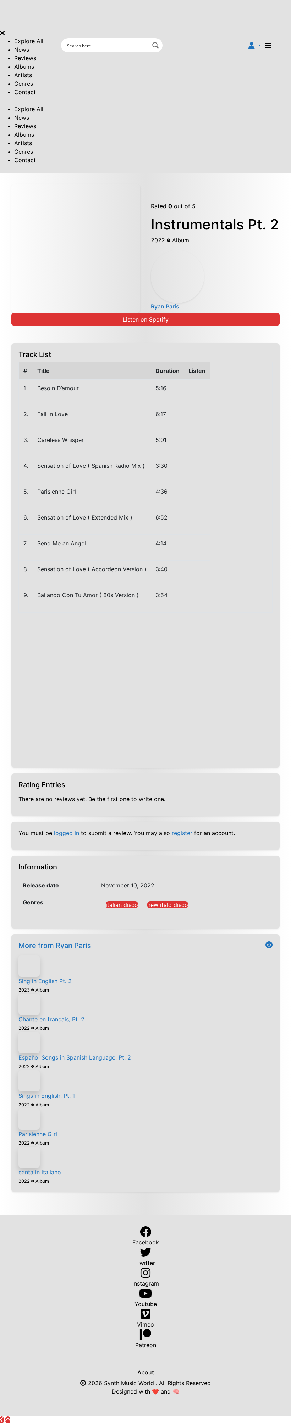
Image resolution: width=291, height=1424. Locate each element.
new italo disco (167, 904)
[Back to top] (7, 1419)
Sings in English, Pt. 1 (46, 1095)
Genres (23, 83)
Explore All (28, 41)
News (21, 49)
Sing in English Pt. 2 (45, 981)
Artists (23, 75)
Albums (24, 66)
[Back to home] (2, 1419)
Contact (25, 92)
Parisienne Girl (37, 1134)
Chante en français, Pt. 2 (51, 1019)
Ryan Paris (165, 306)
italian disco (122, 904)
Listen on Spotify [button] (146, 319)
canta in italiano (39, 1172)
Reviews (25, 58)
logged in (66, 832)
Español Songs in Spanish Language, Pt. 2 (74, 1057)
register (182, 832)
